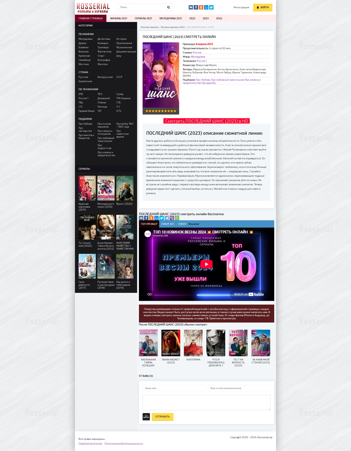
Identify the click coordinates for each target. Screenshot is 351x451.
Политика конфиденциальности (124, 443)
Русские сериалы (150, 27)
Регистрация (241, 7)
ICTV (118, 110)
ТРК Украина (123, 98)
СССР (119, 77)
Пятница (102, 106)
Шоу (118, 55)
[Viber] (172, 218)
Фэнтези (103, 64)
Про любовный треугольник (227, 79)
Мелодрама (198, 56)
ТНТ (100, 110)
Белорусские (105, 77)
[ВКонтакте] (141, 218)
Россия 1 (202, 60)
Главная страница (91, 18)
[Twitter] (161, 218)
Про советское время (122, 133)
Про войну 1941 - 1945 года (124, 125)
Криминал (84, 55)
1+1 (118, 106)
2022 (192, 18)
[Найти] (168, 7)
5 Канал (102, 102)
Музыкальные (124, 47)
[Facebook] (146, 218)
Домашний (104, 98)
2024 (219, 18)
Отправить (162, 416)
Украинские (85, 81)
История (121, 38)
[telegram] (167, 218)
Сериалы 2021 (143, 18)
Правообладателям (90, 443)
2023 (206, 18)
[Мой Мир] (156, 218)
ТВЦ (81, 102)
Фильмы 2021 (118, 18)
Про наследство (85, 129)
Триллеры (103, 47)
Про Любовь (203, 79)
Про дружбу (209, 82)
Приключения (124, 43)
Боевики (83, 47)
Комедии (103, 43)
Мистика (84, 64)
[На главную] (93, 7)
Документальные (124, 51)
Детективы (104, 38)
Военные (84, 51)
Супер (119, 94)
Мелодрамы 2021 (171, 18)
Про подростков (104, 147)
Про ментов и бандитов (86, 136)
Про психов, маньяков (104, 125)
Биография (104, 59)
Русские (83, 77)
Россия (197, 52)
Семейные (85, 59)
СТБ (118, 102)
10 (174, 111)
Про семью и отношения (105, 132)
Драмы (82, 43)
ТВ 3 (100, 94)
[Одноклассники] (151, 218)
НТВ (81, 94)
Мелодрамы (86, 38)
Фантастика (104, 51)
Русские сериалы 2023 (173, 27)
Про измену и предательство (106, 154)
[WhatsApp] (177, 218)
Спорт (101, 55)
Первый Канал (87, 110)
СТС (81, 106)
